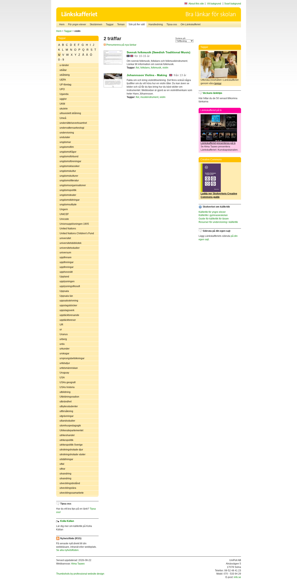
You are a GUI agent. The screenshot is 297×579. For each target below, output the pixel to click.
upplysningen (67, 281)
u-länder (64, 65)
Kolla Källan (67, 521)
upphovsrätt (66, 272)
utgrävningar (67, 416)
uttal (62, 464)
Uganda (64, 94)
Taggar (110, 24)
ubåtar (63, 70)
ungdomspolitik (68, 190)
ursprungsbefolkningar (72, 358)
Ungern (64, 209)
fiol (137, 67)
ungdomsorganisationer (73, 185)
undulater (65, 137)
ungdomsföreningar (70, 161)
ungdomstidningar (70, 199)
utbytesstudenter (69, 406)
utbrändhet (66, 401)
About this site (196, 3)
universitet (65, 238)
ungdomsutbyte (68, 204)
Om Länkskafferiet (190, 24)
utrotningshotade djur (71, 449)
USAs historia (67, 387)
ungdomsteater (68, 195)
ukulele (64, 108)
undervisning (67, 132)
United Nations (68, 228)
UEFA (63, 79)
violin (165, 67)
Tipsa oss (171, 24)
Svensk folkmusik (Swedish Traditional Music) (158, 52)
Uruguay (64, 372)
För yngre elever (77, 24)
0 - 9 (61, 59)
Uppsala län (66, 296)
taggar (217, 83)
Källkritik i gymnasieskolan (213, 215)
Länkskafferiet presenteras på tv (218, 143)
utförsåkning (66, 411)
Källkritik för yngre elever (212, 212)
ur (61, 329)
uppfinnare (66, 257)
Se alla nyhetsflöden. (67, 550)
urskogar (64, 353)
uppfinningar (67, 262)
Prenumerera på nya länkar (121, 44)
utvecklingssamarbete (72, 492)
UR (61, 324)
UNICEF (64, 214)
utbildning (65, 392)
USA (62, 377)
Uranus (64, 334)
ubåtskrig (65, 74)
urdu (62, 344)
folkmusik (156, 67)
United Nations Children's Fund (77, 233)
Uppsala (64, 291)
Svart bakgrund (232, 3)
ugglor (63, 99)
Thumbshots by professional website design (80, 573)
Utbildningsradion (69, 396)
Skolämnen (96, 24)
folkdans (145, 67)
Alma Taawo (78, 563)
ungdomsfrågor (68, 151)
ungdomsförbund (69, 156)
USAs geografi (68, 382)
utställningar (66, 459)
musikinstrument (149, 97)
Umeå (63, 118)
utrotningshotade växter (72, 454)
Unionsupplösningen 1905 (74, 223)
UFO (62, 89)
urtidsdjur (65, 363)
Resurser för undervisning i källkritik (218, 222)
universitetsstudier (70, 247)
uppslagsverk (67, 310)
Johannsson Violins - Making (147, 75)
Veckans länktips (212, 93)
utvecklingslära (68, 488)
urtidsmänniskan (69, 368)
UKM (62, 103)
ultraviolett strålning (70, 113)
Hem (61, 24)
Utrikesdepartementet (71, 430)
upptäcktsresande (69, 315)
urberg (63, 339)
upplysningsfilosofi (70, 286)
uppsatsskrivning (69, 300)
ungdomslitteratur (69, 180)
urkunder (65, 348)
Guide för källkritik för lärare (214, 218)
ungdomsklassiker (70, 166)
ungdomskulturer (69, 175)
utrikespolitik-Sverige (71, 444)
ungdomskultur (68, 171)
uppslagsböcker (68, 305)
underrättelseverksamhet (73, 123)
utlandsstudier (67, 420)
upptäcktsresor (68, 320)
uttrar (62, 468)
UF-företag (65, 84)
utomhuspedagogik (70, 425)
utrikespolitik (66, 440)
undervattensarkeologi (72, 127)
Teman (121, 24)
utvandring (65, 473)
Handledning (155, 24)
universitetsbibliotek (70, 243)
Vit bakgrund (214, 3)
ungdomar (65, 142)
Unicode (64, 219)
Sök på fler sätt (136, 24)
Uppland (64, 276)
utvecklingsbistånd (70, 483)
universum (65, 252)
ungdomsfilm (67, 147)
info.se (237, 577)
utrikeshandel (67, 435)
